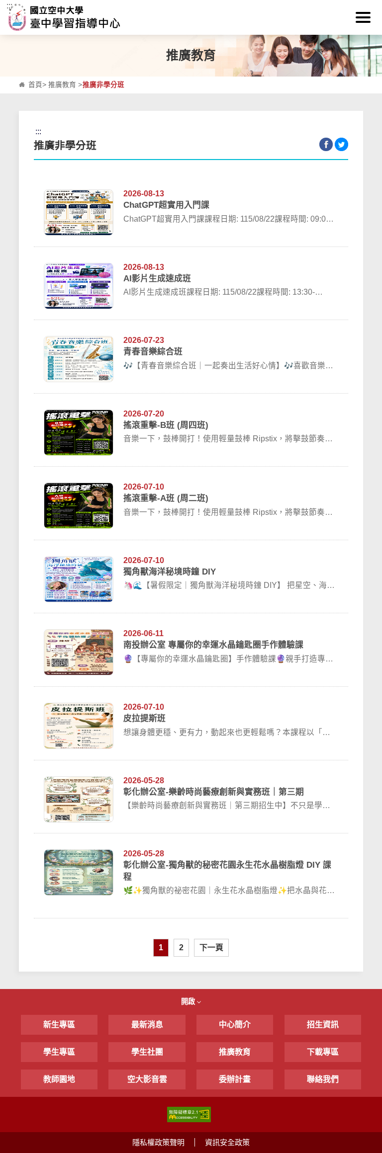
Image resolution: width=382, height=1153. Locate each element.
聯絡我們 (323, 1079)
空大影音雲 (147, 1079)
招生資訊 (323, 1024)
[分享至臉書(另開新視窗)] (326, 144)
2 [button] (181, 947)
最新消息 (147, 1024)
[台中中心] (190, 17)
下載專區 (323, 1052)
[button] (363, 17)
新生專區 (59, 1024)
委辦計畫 (235, 1079)
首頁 (35, 84)
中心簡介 (235, 1024)
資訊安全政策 (227, 1142)
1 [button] (161, 947)
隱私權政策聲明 (158, 1142)
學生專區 (59, 1052)
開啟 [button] (189, 1001)
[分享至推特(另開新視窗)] (341, 144)
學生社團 (147, 1052)
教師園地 (59, 1079)
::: (9, 5)
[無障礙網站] (189, 1113)
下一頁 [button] (211, 947)
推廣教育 (62, 84)
